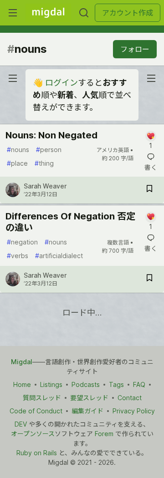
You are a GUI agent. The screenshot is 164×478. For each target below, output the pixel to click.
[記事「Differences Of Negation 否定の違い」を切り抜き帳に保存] (149, 279)
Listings (51, 384)
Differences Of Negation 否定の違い (70, 222)
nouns (18, 149)
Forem (104, 433)
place (17, 163)
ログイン (61, 82)
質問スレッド (42, 398)
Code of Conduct (36, 411)
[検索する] (84, 13)
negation (22, 242)
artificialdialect (59, 255)
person (49, 149)
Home (22, 384)
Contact (130, 398)
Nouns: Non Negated (51, 135)
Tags (116, 384)
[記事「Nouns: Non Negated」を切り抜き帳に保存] (149, 190)
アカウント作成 (127, 12)
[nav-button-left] (13, 78)
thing (44, 163)
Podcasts (86, 384)
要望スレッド (89, 398)
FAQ (139, 384)
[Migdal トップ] (48, 13)
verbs (17, 255)
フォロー (134, 49)
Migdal (21, 362)
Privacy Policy (134, 411)
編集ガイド (87, 411)
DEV (21, 424)
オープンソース (33, 433)
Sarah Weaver (45, 186)
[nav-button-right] (151, 78)
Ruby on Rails (36, 453)
